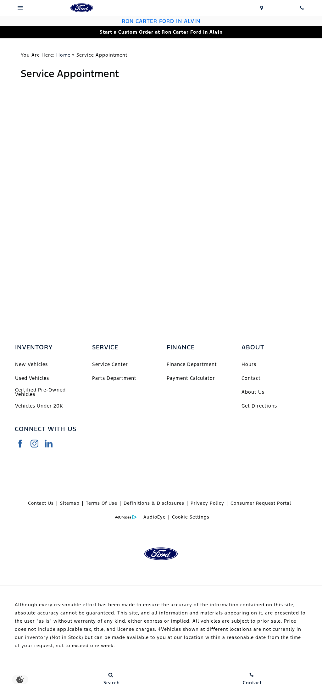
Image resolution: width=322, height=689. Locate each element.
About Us (253, 392)
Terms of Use (101, 503)
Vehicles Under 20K (39, 406)
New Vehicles (31, 364)
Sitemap (70, 503)
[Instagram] (34, 443)
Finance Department (192, 364)
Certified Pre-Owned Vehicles (40, 392)
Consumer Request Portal (260, 503)
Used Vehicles (32, 378)
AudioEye (154, 517)
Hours (249, 364)
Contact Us (41, 503)
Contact (251, 378)
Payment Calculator (191, 378)
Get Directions (259, 406)
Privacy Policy (207, 503)
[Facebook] (20, 443)
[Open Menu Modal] (20, 8)
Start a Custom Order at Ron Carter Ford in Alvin (161, 32)
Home (63, 55)
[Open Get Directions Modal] (262, 8)
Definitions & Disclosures (154, 503)
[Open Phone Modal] (302, 8)
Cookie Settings (190, 517)
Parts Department (114, 378)
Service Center (110, 364)
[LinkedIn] (48, 443)
